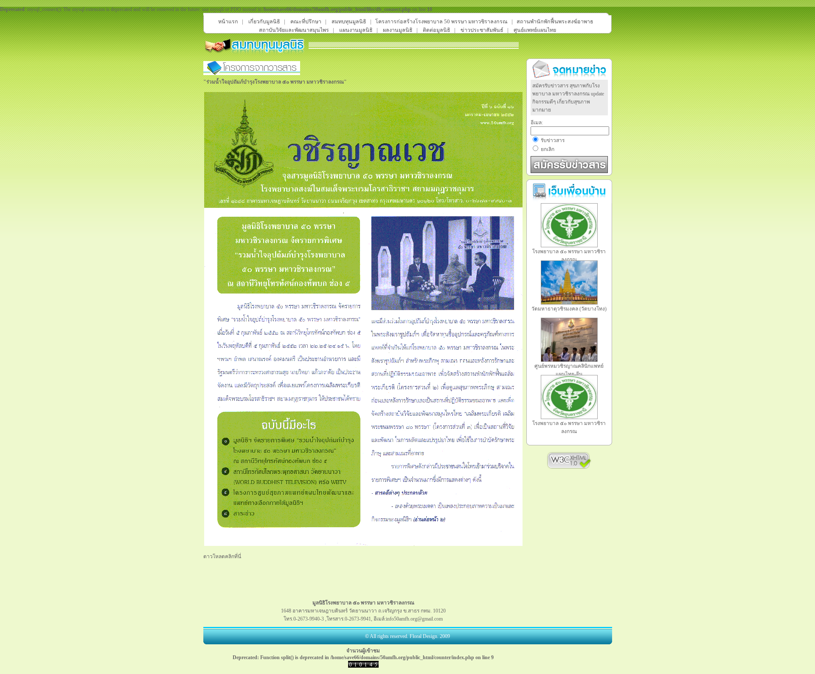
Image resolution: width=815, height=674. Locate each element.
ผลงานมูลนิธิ (398, 30)
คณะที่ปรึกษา (305, 22)
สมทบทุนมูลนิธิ (349, 22)
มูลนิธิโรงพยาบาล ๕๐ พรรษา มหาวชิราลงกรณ (363, 603)
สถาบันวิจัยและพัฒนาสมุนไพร (294, 30)
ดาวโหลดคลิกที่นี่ (222, 556)
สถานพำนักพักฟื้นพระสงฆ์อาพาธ (555, 22)
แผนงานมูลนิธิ (356, 30)
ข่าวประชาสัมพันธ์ (482, 30)
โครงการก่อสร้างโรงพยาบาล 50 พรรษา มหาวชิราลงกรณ (441, 22)
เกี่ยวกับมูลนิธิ (264, 22)
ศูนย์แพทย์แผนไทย (535, 30)
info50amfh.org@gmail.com (414, 619)
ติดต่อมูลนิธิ (436, 30)
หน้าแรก (228, 22)
